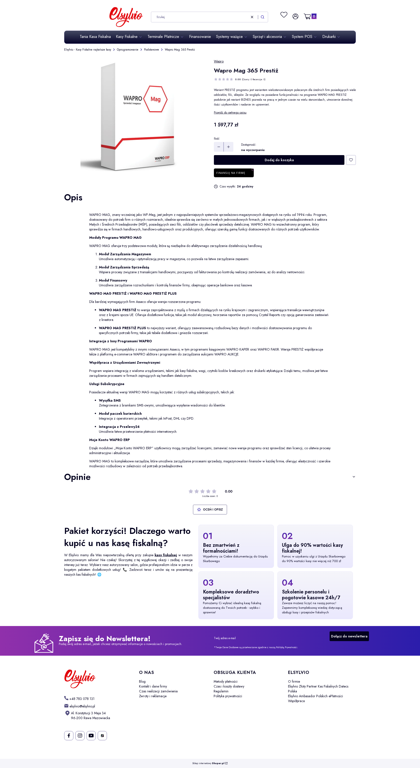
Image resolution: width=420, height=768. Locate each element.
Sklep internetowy (208, 763)
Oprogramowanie (127, 49)
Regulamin (221, 691)
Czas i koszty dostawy (229, 686)
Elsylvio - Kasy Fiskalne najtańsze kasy (87, 49)
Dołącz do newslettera (349, 636)
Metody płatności (225, 681)
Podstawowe (151, 49)
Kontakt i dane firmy (153, 686)
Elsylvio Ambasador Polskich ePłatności (315, 696)
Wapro (219, 61)
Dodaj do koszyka (279, 160)
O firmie (294, 681)
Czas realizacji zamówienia (158, 691)
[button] (262, 17)
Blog (142, 681)
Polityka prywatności (228, 696)
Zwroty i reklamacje (152, 696)
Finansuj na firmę (230, 173)
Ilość (216, 138)
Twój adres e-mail (225, 638)
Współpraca (296, 700)
